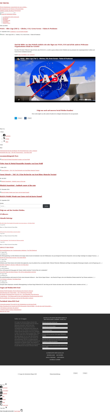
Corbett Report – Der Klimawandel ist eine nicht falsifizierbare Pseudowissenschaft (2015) (21, 296)
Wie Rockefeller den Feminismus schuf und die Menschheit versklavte (16, 298)
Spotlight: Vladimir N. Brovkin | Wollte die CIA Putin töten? (14, 264)
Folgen (19, 118)
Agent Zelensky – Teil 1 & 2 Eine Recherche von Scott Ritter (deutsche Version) (28, 174)
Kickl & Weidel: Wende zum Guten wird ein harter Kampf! (21, 196)
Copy (17, 411)
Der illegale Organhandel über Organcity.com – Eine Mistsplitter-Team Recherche (19, 294)
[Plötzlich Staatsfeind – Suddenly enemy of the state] (12, 181)
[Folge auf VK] (25, 118)
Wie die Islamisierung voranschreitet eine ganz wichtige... (13, 7)
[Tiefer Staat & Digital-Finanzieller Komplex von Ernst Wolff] (15, 159)
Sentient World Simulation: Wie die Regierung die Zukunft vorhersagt (16, 290)
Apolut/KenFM (50, 357)
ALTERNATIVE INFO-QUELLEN (55, 353)
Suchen (2, 203)
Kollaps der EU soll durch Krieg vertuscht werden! (10, 231)
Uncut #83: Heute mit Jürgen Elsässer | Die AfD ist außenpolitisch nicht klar (18, 272)
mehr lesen (83, 344)
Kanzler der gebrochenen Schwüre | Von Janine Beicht (13, 257)
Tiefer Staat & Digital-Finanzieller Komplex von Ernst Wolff (21, 163)
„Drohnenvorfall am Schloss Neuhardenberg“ (11, 309)
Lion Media (60, 357)
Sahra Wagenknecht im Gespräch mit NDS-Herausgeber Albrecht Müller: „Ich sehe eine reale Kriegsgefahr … (26, 306)
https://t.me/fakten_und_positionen (26, 54)
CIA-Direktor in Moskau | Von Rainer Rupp (10, 279)
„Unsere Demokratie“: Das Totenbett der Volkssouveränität (12, 240)
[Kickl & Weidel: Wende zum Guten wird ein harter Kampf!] (14, 192)
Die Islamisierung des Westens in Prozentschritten (11, 8)
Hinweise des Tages (4, 311)
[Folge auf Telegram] (16, 118)
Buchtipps (59, 355)
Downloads (51, 355)
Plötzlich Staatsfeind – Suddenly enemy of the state (18, 185)
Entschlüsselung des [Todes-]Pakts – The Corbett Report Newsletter (16, 292)
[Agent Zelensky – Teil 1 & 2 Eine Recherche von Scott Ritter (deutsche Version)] (19, 170)
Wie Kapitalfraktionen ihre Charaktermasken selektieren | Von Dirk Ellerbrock (18, 250)
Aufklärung (13, 31)
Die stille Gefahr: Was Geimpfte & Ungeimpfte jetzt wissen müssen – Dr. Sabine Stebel (17, 223)
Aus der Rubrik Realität (21, 31)
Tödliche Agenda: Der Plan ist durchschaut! (10, 10)
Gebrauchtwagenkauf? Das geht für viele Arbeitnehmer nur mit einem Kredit (18, 304)
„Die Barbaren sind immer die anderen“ (9, 308)
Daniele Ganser (6, 23)
